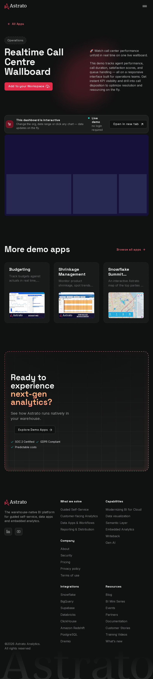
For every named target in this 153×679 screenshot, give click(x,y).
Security (66, 555)
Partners (112, 615)
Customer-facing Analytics (79, 516)
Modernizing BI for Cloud (123, 509)
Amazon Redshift (72, 628)
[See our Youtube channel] (18, 531)
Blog (109, 594)
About (64, 549)
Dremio (65, 641)
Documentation (116, 621)
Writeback (113, 536)
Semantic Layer (117, 523)
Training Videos (116, 634)
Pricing (65, 562)
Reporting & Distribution (77, 529)
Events (110, 608)
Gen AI (110, 542)
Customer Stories (118, 628)
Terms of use (69, 575)
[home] (13, 6)
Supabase (67, 608)
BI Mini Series (115, 601)
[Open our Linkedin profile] (8, 531)
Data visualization (118, 516)
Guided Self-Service (74, 509)
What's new (114, 641)
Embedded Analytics (120, 529)
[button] (145, 6)
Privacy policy (70, 568)
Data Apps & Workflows (77, 523)
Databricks (68, 615)
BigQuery (67, 601)
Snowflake (68, 594)
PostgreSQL (68, 634)
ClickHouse (68, 621)
